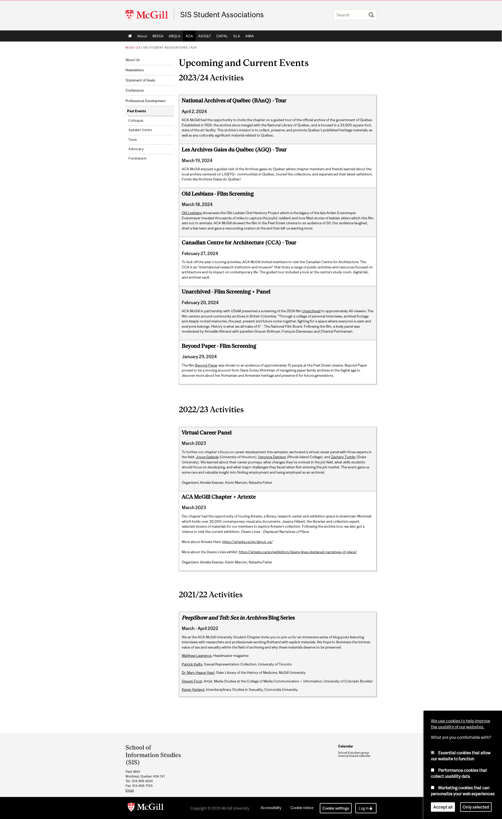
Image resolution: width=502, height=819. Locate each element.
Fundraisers (137, 158)
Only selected (476, 807)
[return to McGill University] (145, 808)
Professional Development (146, 101)
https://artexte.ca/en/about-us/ (247, 542)
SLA (236, 36)
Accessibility (271, 807)
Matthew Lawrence (197, 655)
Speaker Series (140, 130)
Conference (135, 90)
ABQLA (174, 36)
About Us (133, 60)
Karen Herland (193, 689)
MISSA (157, 36)
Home (130, 36)
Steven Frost (192, 681)
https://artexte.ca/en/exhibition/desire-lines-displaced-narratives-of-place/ (298, 552)
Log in (364, 808)
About (142, 36)
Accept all (443, 807)
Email (130, 790)
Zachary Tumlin (343, 457)
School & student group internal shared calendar (354, 754)
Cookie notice (301, 807)
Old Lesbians (192, 213)
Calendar (345, 746)
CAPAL (222, 36)
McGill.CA (133, 47)
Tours (132, 140)
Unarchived (311, 311)
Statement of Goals (140, 80)
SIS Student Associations (222, 15)
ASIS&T (204, 36)
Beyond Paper (206, 365)
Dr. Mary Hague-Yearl (198, 672)
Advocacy (136, 149)
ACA (189, 36)
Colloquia (135, 120)
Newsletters (135, 70)
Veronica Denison (272, 457)
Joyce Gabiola (207, 457)
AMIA (249, 36)
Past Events (136, 111)
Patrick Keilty (192, 664)
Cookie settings (335, 808)
